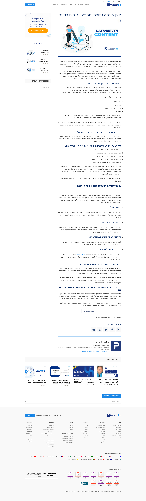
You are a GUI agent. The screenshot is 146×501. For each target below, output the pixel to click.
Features (80, 5)
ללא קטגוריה (113, 10)
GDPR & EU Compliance (49, 440)
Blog (87, 425)
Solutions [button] (64, 5)
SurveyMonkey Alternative (67, 438)
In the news (29, 429)
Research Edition (101, 437)
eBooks (86, 429)
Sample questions (117, 425)
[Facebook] (112, 329)
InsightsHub (102, 442)
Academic (71, 429)
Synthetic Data (51, 446)
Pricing (87, 5)
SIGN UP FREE (30, 5)
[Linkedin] (118, 329)
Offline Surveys (51, 431)
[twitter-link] (60, 415)
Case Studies (85, 433)
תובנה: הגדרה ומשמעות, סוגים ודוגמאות (44, 52)
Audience (103, 433)
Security (119, 437)
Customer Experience (100, 427)
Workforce (103, 429)
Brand (31, 437)
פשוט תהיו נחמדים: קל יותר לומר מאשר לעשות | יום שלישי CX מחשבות (108, 382)
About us (30, 425)
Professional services (116, 435)
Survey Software (101, 425)
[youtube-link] (55, 415)
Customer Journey (50, 444)
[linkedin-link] (57, 415)
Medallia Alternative (69, 442)
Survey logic (118, 429)
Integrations (118, 433)
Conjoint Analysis (50, 427)
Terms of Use (77, 491)
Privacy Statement (85, 491)
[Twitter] (105, 329)
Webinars (86, 437)
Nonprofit (71, 427)
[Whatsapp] (99, 329)
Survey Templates (84, 431)
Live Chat (45, 415)
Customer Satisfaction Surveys (47, 433)
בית (120, 10)
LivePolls (103, 440)
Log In (108, 1)
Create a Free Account (38, 30)
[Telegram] (93, 329)
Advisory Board (29, 433)
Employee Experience (49, 442)
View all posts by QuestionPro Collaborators (95, 351)
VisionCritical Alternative (68, 440)
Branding (119, 431)
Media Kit (30, 439)
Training (86, 435)
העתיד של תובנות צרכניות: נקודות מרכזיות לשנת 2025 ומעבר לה (84, 382)
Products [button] (55, 5)
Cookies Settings (69, 491)
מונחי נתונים (81, 255)
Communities (102, 431)
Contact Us (30, 441)
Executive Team (29, 427)
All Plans (71, 425)
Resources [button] (73, 5)
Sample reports (117, 427)
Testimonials (29, 431)
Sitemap (92, 491)
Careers (30, 435)
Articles (86, 427)
